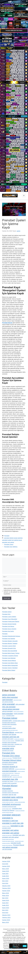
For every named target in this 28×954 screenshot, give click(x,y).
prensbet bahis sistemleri (6, 726)
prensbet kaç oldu (7, 776)
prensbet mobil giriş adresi (19, 781)
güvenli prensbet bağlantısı (18, 711)
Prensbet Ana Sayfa (8, 631)
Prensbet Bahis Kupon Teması (10, 653)
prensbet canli (18, 732)
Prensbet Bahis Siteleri (8, 670)
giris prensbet (20, 704)
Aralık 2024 (5, 876)
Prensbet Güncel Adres (11, 760)
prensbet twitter (6, 828)
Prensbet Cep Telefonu (10, 546)
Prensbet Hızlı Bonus (8, 626)
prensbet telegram (11, 815)
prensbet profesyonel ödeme (19, 802)
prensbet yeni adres (10, 830)
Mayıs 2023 (5, 922)
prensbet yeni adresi (8, 542)
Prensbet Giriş (6, 614)
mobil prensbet (18, 713)
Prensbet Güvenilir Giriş (9, 648)
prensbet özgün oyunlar (19, 841)
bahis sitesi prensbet (10, 697)
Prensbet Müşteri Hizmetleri (9, 787)
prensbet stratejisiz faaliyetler (7, 812)
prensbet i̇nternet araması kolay (8, 773)
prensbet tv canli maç (10, 821)
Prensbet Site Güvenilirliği (9, 650)
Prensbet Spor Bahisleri (8, 810)
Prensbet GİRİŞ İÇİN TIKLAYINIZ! (14, 30)
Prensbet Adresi (6, 611)
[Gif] (14, 82)
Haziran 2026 (6, 861)
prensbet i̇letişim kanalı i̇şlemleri (13, 538)
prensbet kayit (17, 773)
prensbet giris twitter (7, 750)
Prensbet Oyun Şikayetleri (9, 619)
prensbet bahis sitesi (9, 728)
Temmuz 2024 (6, 888)
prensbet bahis (7, 721)
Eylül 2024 (5, 883)
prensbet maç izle (10, 779)
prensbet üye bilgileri (6, 843)
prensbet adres (10, 715)
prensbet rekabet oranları (6, 808)
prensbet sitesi (17, 808)
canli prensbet (7, 700)
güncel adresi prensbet (10, 709)
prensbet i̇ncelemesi (21, 771)
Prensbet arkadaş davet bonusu (8, 839)
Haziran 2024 (6, 890)
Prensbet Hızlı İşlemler (8, 638)
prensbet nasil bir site (9, 794)
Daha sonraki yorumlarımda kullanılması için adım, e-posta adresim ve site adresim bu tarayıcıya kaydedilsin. (14, 591)
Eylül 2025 (5, 864)
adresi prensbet (8, 695)
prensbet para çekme (10, 800)
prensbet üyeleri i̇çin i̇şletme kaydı (12, 540)
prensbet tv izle (17, 826)
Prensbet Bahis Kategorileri (10, 665)
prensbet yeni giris (18, 835)
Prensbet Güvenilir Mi (8, 764)
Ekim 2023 (5, 910)
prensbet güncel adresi (9, 762)
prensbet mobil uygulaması (9, 783)
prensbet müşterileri (7, 791)
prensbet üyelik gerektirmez (7, 845)
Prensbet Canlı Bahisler (9, 658)
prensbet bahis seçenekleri (9, 724)
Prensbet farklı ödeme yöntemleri (8, 841)
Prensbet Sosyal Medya (9, 660)
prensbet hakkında (8, 769)
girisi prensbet (8, 704)
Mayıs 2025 (5, 868)
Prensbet (6, 535)
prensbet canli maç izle (10, 737)
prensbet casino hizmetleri (9, 742)
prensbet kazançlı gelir (15, 775)
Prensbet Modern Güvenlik (10, 641)
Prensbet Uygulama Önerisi (10, 655)
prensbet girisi (8, 748)
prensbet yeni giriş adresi (10, 837)
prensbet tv (7, 818)
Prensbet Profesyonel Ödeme (10, 621)
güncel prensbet (7, 711)
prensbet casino (19, 740)
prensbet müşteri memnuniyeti (10, 792)
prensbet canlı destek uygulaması (8, 740)
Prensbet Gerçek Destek (9, 624)
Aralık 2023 (5, 905)
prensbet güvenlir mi (9, 766)
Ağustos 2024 (6, 885)
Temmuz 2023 (6, 917)
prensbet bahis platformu (9, 722)
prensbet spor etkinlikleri (19, 810)
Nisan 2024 (5, 895)
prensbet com (18, 744)
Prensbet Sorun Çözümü (9, 629)
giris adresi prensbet (7, 701)
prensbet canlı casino (7, 739)
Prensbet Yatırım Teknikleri (10, 668)
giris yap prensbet (9, 707)
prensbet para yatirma (12, 797)
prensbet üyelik (16, 843)
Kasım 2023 (5, 907)
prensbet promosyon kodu (9, 806)
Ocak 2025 (5, 873)
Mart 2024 (5, 898)
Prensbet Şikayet (18, 845)
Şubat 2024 (5, 900)
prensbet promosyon (11, 804)
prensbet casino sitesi (8, 744)
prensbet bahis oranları (19, 720)
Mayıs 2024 (5, 893)
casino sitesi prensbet (17, 699)
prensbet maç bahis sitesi (17, 776)
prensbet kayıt (6, 775)
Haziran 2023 (6, 920)
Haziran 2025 (6, 866)
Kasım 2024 (5, 878)
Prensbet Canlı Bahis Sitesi (10, 663)
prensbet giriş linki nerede (7, 758)
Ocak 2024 (5, 903)
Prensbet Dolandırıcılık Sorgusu (11, 636)
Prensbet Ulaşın (8, 544)
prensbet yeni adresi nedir (7, 835)
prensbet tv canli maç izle (12, 823)
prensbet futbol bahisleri (8, 746)
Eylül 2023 (5, 912)
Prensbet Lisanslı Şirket (9, 646)
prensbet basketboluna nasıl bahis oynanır (10, 730)
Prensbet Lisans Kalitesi (9, 616)
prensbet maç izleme (7, 781)
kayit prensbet (7, 713)
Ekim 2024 (5, 881)
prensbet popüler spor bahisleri (8, 802)
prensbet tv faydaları (6, 826)
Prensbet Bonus (8, 732)
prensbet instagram (9, 771)
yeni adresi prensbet (9, 847)
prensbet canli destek (9, 734)
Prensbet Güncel (16, 758)
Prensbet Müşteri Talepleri (9, 643)
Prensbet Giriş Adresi (11, 756)
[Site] (14, 51)
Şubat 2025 (5, 871)
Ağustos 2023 (6, 915)
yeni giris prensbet (7, 849)
